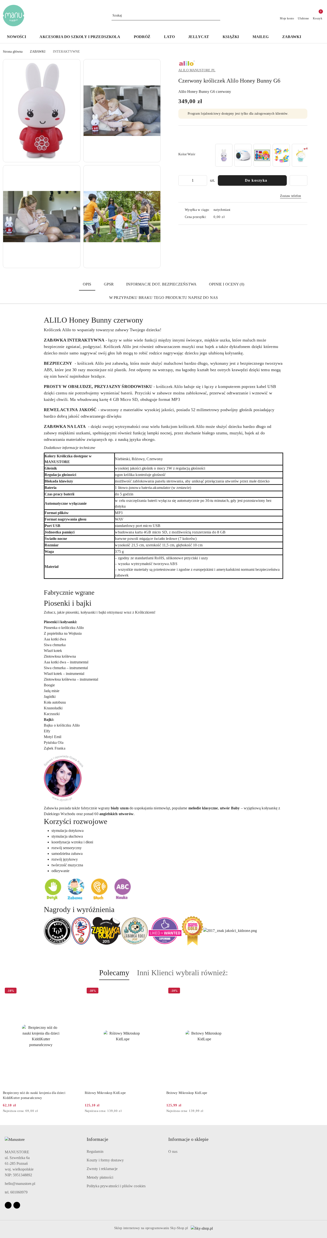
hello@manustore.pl (20, 1184)
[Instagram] (16, 1205)
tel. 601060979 (16, 1192)
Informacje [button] (97, 1139)
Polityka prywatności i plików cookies (116, 1186)
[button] (317, 37)
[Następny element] (301, 155)
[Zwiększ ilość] (203, 180)
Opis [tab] (87, 284)
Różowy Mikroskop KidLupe (105, 1093)
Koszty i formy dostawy (105, 1160)
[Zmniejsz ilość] (182, 180)
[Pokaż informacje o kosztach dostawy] (228, 217)
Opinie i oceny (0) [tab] (226, 284)
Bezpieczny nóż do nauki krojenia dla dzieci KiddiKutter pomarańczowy (34, 1095)
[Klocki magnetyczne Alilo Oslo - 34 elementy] (281, 155)
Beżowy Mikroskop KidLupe (186, 1093)
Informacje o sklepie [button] (188, 1139)
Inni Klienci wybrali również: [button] (182, 972)
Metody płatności (100, 1177)
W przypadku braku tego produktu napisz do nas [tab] (163, 298)
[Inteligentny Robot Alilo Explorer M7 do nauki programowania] (243, 155)
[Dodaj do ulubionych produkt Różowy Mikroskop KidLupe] (155, 991)
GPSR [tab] (109, 284)
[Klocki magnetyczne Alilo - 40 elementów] (262, 155)
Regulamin (95, 1151)
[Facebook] (8, 1205)
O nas (172, 1151)
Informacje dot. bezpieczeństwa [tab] (161, 284)
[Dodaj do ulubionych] (298, 180)
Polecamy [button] (114, 972)
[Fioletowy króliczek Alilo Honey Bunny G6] (223, 155)
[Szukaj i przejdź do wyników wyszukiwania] (217, 15)
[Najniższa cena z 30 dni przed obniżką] (77, 1111)
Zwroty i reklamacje (102, 1169)
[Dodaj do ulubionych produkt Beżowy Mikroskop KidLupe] (237, 991)
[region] (260, 155)
